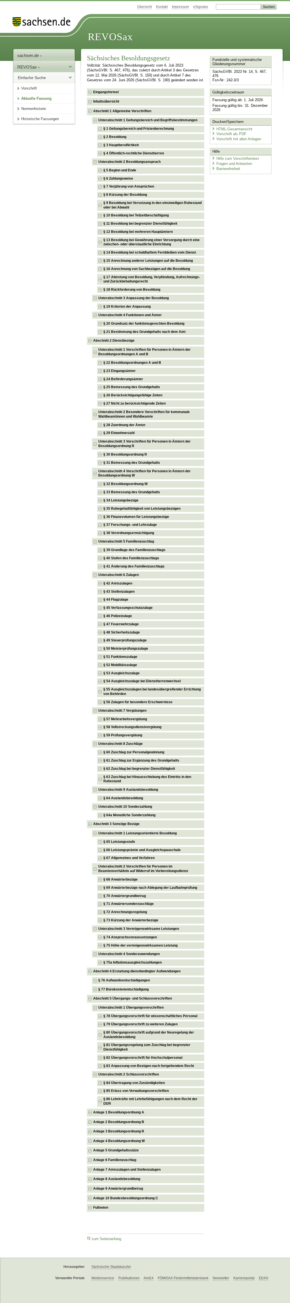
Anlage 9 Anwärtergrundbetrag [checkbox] (118, 1189)
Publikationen (129, 1278)
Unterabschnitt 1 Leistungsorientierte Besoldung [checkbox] (137, 833)
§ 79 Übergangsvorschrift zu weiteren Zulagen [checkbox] (140, 1024)
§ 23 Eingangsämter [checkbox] (119, 371)
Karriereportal (244, 1278)
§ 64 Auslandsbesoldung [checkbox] (123, 798)
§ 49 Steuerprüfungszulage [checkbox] (125, 640)
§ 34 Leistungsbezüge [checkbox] (120, 500)
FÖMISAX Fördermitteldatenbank (183, 1278)
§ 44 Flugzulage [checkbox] (115, 599)
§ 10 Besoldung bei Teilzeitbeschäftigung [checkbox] (136, 215)
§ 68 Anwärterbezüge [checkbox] (120, 879)
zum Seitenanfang (106, 1239)
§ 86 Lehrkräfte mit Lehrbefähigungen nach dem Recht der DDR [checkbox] (150, 1101)
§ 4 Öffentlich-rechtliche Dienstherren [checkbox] (133, 153)
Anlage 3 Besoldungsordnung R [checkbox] (118, 1131)
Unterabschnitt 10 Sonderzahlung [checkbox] (125, 807)
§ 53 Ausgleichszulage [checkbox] (121, 673)
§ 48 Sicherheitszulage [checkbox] (121, 632)
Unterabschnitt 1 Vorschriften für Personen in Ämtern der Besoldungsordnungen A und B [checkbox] (144, 352)
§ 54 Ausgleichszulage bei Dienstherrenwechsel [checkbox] (142, 681)
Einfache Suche (32, 77)
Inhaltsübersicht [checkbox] (106, 101)
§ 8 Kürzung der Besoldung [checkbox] (125, 195)
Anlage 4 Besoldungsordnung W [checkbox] (119, 1141)
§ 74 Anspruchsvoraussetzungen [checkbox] (130, 937)
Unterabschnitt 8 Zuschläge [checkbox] (120, 744)
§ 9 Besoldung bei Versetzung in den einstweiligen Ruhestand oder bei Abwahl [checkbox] (152, 205)
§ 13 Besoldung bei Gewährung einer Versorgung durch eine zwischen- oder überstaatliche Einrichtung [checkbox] (151, 242)
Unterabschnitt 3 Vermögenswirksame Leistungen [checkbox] (138, 929)
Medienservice (102, 1278)
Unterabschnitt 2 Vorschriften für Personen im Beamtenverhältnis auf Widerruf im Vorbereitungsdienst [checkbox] (143, 868)
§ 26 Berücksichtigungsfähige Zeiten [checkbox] (132, 395)
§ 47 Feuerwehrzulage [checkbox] (121, 624)
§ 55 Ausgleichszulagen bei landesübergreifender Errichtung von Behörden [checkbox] (152, 691)
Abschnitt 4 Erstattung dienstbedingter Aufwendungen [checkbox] (136, 971)
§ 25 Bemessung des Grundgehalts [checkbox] (131, 387)
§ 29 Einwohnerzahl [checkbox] (119, 433)
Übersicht (144, 7)
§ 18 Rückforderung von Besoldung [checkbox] (131, 290)
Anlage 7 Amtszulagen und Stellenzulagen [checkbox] (127, 1170)
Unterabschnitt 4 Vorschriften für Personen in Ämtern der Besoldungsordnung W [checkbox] (144, 473)
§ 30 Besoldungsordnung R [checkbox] (125, 454)
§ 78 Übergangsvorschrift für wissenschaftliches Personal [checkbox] (150, 1016)
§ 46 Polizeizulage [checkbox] (117, 616)
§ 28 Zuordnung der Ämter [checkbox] (124, 425)
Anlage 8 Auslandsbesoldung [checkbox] (116, 1179)
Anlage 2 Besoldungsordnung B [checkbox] (118, 1122)
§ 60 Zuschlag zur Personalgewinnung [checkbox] (133, 752)
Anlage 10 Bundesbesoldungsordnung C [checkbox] (125, 1198)
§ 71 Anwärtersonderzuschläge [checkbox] (128, 904)
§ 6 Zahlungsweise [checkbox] (118, 178)
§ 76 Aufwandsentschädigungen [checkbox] (124, 980)
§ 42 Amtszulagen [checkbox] (117, 583)
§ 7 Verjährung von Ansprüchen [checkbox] (128, 186)
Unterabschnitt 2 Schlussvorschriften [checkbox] (128, 1074)
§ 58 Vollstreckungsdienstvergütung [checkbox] (132, 727)
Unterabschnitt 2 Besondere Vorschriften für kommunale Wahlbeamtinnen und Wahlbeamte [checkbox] (144, 414)
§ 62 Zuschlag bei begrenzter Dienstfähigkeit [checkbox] (139, 769)
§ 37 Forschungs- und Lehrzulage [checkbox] (130, 525)
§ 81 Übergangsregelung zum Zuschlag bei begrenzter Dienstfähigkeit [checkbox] (146, 1047)
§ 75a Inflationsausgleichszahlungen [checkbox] (132, 962)
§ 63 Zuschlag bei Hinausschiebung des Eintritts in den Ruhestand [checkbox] (147, 779)
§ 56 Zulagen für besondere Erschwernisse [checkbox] (137, 702)
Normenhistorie (33, 109)
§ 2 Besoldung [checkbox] (114, 137)
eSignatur (200, 7)
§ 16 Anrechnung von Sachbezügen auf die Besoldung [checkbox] (146, 269)
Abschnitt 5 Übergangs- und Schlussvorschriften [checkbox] (132, 998)
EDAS (263, 1278)
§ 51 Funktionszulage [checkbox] (120, 657)
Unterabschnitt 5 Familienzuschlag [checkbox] (126, 541)
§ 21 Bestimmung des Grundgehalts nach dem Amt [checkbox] (144, 332)
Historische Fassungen (40, 119)
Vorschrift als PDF (231, 134)
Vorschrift (29, 88)
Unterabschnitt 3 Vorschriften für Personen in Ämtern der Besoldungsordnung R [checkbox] (144, 443)
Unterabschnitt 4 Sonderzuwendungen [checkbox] (129, 954)
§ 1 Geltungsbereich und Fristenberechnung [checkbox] (138, 129)
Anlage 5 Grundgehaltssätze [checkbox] (116, 1150)
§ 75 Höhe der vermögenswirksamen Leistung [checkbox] (140, 945)
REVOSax (110, 36)
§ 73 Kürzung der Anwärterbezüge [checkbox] (130, 920)
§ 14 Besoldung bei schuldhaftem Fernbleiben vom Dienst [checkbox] (149, 252)
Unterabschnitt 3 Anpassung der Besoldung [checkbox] (133, 298)
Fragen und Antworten (234, 163)
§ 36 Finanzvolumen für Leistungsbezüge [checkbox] (136, 517)
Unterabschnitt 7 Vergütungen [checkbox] (122, 711)
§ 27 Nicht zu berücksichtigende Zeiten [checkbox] (134, 403)
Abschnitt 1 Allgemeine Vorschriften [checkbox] (122, 111)
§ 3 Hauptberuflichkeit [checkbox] (121, 145)
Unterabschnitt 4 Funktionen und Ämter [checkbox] (130, 315)
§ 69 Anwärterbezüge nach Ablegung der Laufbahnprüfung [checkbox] (150, 888)
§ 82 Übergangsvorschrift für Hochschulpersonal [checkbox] (142, 1058)
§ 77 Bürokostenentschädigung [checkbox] (123, 989)
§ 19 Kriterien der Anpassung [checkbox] (127, 307)
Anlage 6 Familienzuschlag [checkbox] (114, 1160)
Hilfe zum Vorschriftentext (237, 158)
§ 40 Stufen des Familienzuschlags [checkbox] (131, 558)
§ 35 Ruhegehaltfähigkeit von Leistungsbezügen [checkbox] (141, 509)
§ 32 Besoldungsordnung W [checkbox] (125, 484)
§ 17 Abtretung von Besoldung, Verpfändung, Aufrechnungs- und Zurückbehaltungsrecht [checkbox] (151, 279)
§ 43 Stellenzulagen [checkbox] (119, 592)
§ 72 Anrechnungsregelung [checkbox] (125, 912)
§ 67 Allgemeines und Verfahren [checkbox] (129, 858)
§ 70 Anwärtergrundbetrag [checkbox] (124, 896)
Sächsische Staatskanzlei (111, 1267)
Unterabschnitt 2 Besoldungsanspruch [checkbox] (129, 162)
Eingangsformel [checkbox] (106, 92)
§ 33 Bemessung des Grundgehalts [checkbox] (131, 492)
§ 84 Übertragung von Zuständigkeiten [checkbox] (134, 1083)
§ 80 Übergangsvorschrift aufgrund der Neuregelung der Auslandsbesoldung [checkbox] (148, 1034)
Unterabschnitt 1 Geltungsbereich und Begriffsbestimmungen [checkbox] (147, 120)
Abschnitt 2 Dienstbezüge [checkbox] (114, 341)
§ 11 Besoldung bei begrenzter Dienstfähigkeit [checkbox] (140, 224)
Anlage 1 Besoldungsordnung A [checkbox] (118, 1112)
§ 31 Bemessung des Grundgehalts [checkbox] (131, 463)
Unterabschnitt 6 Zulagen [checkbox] (118, 575)
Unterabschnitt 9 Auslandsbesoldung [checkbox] (128, 790)
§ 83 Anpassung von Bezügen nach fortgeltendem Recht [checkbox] (148, 1066)
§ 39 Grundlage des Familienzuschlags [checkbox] (134, 550)
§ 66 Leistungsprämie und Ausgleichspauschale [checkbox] (142, 850)
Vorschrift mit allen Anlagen (238, 139)
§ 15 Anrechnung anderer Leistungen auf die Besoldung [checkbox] (148, 261)
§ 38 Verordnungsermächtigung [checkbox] (128, 533)
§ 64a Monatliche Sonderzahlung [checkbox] (129, 815)
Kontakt (162, 7)
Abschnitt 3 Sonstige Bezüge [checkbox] (116, 824)
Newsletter (221, 1278)
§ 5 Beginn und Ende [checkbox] (119, 170)
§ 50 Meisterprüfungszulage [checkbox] (125, 649)
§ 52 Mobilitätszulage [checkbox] (120, 665)
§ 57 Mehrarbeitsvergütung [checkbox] (125, 719)
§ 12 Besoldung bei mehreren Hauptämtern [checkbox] (138, 232)
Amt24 (148, 1278)
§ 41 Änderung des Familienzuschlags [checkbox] (134, 566)
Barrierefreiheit (228, 169)
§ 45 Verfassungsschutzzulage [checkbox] (128, 608)
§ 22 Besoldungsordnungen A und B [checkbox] (132, 363)
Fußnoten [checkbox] (100, 1208)
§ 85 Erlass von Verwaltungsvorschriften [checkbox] (136, 1091)
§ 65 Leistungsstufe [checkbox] (119, 842)
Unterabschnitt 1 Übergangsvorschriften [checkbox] (131, 1007)
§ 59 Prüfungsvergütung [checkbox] (122, 735)
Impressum (180, 7)
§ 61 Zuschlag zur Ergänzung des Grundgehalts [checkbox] (141, 760)
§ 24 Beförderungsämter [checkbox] (123, 379)
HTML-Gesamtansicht (234, 129)
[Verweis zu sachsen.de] (43, 22)
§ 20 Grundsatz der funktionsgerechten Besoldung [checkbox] (143, 324)
